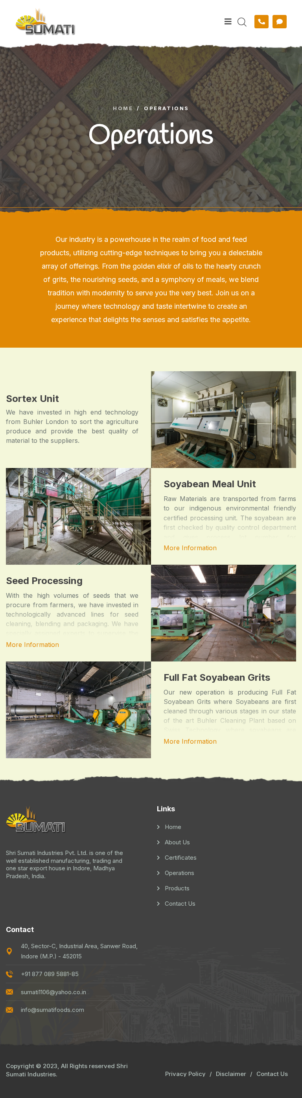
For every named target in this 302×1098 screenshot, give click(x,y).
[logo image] (116, 21)
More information (190, 548)
